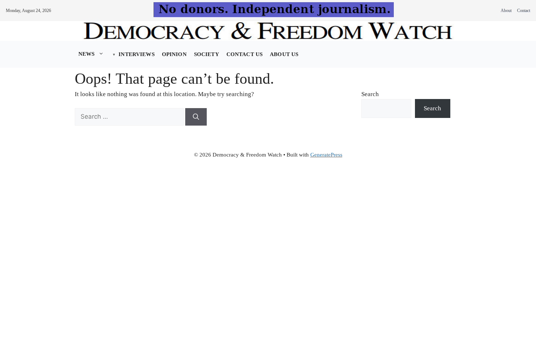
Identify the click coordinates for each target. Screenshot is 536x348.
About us (284, 54)
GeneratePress (326, 155)
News (86, 54)
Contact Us (244, 54)
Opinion (174, 54)
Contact (523, 10)
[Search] (196, 117)
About (506, 10)
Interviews (136, 54)
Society (206, 54)
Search (370, 94)
